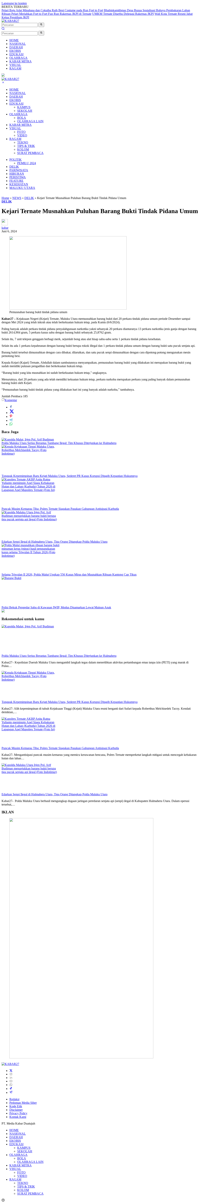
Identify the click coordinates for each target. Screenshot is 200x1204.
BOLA (21, 117)
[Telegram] (10, 1092)
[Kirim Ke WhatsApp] (10, 424)
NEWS (16, 198)
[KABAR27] (10, 21)
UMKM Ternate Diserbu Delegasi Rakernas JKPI (123, 13)
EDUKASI (16, 103)
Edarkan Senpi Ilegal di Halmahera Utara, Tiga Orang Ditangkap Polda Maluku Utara (54, 541)
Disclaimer (16, 1109)
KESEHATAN (18, 184)
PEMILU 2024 (26, 163)
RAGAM (15, 139)
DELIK (14, 166)
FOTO (21, 131)
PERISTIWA (17, 177)
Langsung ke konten (14, 3)
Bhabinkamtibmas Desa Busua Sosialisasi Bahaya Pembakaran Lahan (147, 10)
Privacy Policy (18, 1113)
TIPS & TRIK (26, 146)
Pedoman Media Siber (23, 1102)
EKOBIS (15, 100)
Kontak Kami (17, 1116)
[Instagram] (10, 1074)
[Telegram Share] (10, 420)
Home (5, 198)
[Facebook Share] (10, 407)
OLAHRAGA (18, 114)
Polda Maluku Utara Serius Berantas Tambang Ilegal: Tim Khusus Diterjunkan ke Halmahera (59, 443)
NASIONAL (17, 93)
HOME (14, 89)
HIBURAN (16, 173)
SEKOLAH (24, 110)
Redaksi (14, 1099)
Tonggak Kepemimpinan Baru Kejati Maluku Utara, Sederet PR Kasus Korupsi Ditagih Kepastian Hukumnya (70, 476)
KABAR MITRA (20, 124)
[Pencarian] (3, 29)
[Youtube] (10, 1081)
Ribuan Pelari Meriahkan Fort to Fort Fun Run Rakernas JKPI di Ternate (46, 13)
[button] (41, 25)
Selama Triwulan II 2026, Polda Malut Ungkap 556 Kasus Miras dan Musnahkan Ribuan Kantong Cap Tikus (69, 574)
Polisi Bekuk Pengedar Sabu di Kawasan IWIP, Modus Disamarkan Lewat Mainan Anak (56, 607)
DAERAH (16, 96)
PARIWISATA (18, 170)
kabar (5, 227)
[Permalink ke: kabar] (5, 224)
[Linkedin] (10, 1077)
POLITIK (15, 159)
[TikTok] (10, 1088)
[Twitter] (10, 1070)
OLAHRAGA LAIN (30, 121)
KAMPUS (23, 107)
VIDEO (22, 135)
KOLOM (23, 149)
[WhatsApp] (10, 1084)
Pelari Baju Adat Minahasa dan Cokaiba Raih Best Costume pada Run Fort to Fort (52, 10)
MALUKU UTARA (22, 187)
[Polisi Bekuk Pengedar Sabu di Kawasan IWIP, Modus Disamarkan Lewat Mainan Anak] (31, 578)
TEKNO (22, 142)
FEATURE (16, 180)
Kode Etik (15, 1106)
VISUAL (15, 128)
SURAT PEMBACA (30, 153)
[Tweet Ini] (11, 412)
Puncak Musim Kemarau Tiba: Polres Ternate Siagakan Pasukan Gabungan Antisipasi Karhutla (60, 508)
